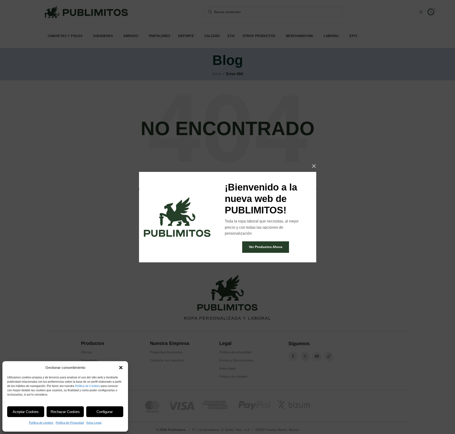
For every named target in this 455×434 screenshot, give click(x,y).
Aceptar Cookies (26, 412)
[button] (120, 367)
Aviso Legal (94, 422)
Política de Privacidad (70, 422)
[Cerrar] (314, 166)
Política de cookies (41, 422)
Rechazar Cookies (65, 412)
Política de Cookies (87, 386)
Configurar (104, 412)
